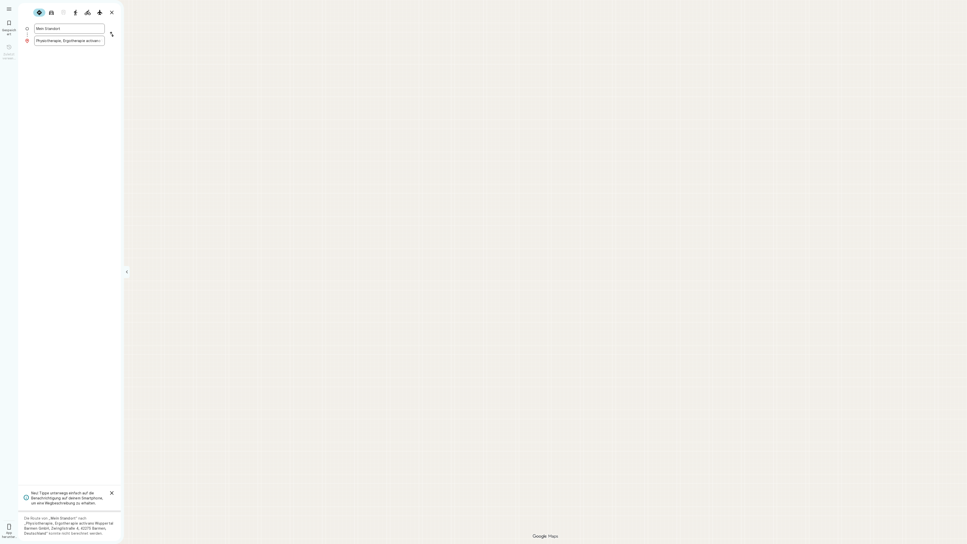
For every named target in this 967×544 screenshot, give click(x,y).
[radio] (39, 13)
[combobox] (69, 29)
